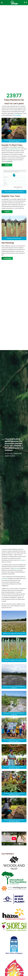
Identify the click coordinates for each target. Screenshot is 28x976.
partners (16, 568)
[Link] (14, 2)
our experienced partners (14, 149)
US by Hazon (22, 560)
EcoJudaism (17, 115)
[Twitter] (26, 2)
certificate (9, 161)
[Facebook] (24, 2)
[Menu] (1, 2)
